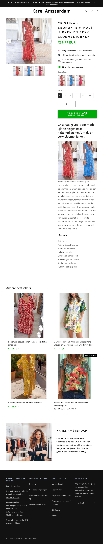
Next (49, 41)
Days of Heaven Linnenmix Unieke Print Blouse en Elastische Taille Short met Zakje (73, 343)
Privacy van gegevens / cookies (61, 502)
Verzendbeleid (58, 484)
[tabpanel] (29, 41)
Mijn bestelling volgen (38, 490)
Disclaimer (56, 510)
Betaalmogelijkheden (37, 504)
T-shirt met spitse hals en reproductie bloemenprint (71, 404)
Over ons (33, 484)
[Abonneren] (94, 503)
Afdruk (54, 515)
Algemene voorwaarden (61, 495)
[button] (5, 11)
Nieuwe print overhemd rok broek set (25, 402)
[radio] (62, 80)
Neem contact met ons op (38, 497)
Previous (8, 41)
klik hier (25, 491)
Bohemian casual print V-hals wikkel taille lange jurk (27, 343)
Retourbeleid (57, 490)
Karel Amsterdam (18, 538)
